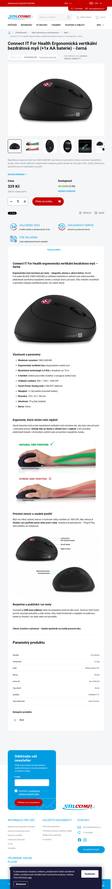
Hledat (68, 17)
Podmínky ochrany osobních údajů (57, 831)
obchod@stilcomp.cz (92, 827)
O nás (10, 844)
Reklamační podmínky (52, 835)
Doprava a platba (15, 835)
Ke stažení (47, 839)
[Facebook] (79, 839)
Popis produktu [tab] (54, 250)
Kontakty (12, 848)
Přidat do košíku (43, 201)
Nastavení (21, 884)
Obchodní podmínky (51, 826)
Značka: (72, 59)
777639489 (88, 833)
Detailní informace (16, 174)
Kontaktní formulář (91, 849)
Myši (22, 720)
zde (29, 877)
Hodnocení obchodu (16, 839)
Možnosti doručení (66, 191)
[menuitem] (13, 25)
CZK (96, 3)
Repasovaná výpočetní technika (21, 3)
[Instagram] (85, 839)
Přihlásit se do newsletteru (28, 802)
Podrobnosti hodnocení (48, 57)
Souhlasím (90, 874)
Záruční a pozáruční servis (19, 831)
